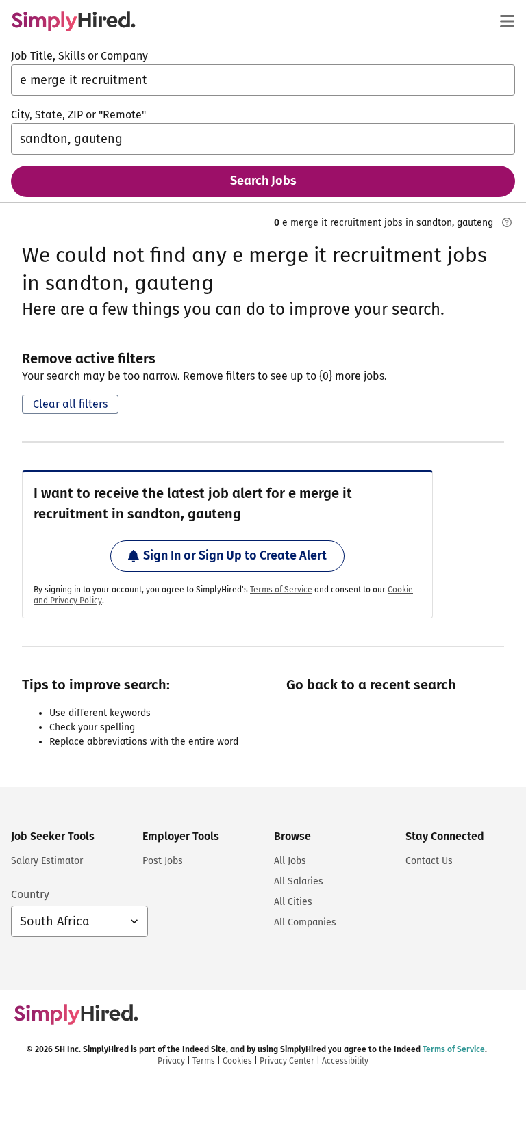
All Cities (293, 902)
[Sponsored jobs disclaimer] (507, 222)
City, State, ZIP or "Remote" (78, 114)
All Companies (305, 922)
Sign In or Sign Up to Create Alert (235, 555)
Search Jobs (263, 180)
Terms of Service (281, 589)
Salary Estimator (47, 861)
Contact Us (429, 861)
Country (30, 894)
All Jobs (290, 861)
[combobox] (263, 80)
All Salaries (298, 881)
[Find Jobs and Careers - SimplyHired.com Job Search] (73, 21)
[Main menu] (507, 21)
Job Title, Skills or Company (79, 55)
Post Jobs (162, 861)
